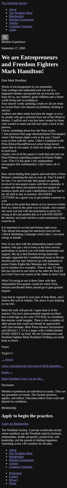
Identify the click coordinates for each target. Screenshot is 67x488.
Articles (13, 23)
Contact (13, 476)
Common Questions (20, 26)
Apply (12, 29)
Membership (16, 16)
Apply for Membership (14, 423)
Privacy (13, 479)
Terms (12, 483)
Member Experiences (21, 19)
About (12, 9)
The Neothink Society (14, 3)
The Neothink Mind (20, 12)
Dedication (15, 473)
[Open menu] (5, 37)
